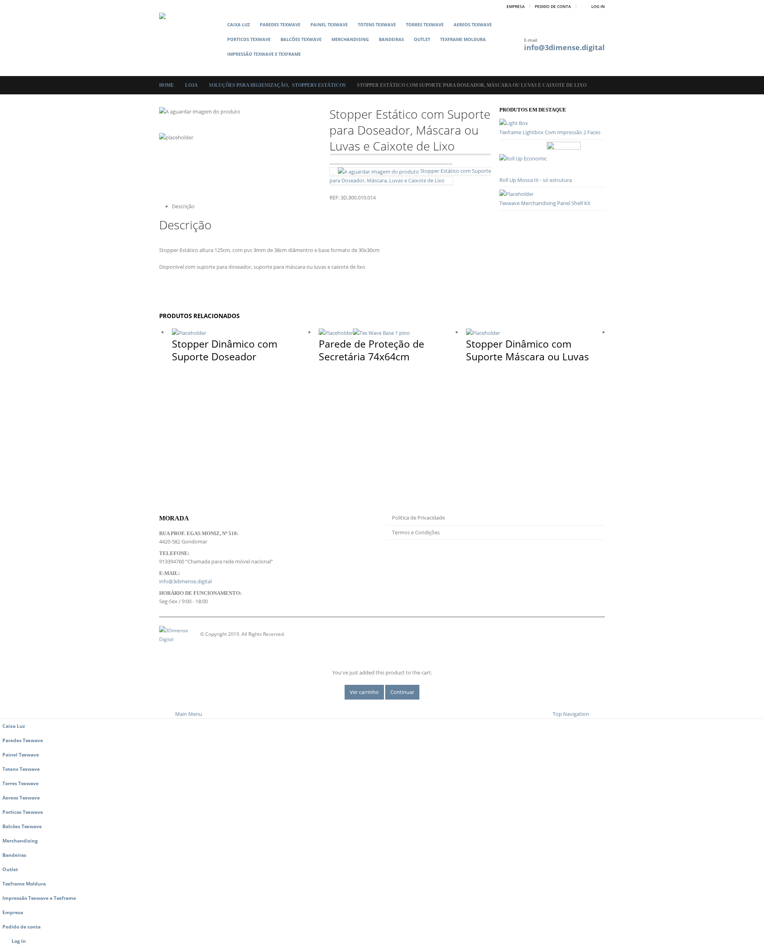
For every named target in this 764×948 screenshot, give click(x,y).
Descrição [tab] (183, 206)
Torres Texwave (425, 24)
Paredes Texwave (280, 24)
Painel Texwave (329, 24)
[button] (228, 66)
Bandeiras (391, 39)
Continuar (402, 692)
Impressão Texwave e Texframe (264, 54)
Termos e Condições (416, 532)
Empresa (516, 6)
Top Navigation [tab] (571, 713)
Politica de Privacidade (418, 517)
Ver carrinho (364, 692)
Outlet (422, 39)
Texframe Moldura (463, 39)
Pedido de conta (553, 6)
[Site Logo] (190, 44)
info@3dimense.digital (564, 47)
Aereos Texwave (473, 24)
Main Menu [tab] (188, 713)
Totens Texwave (377, 24)
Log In (598, 6)
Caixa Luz (238, 24)
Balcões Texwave (301, 39)
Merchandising (350, 39)
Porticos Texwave (249, 39)
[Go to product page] (552, 123)
